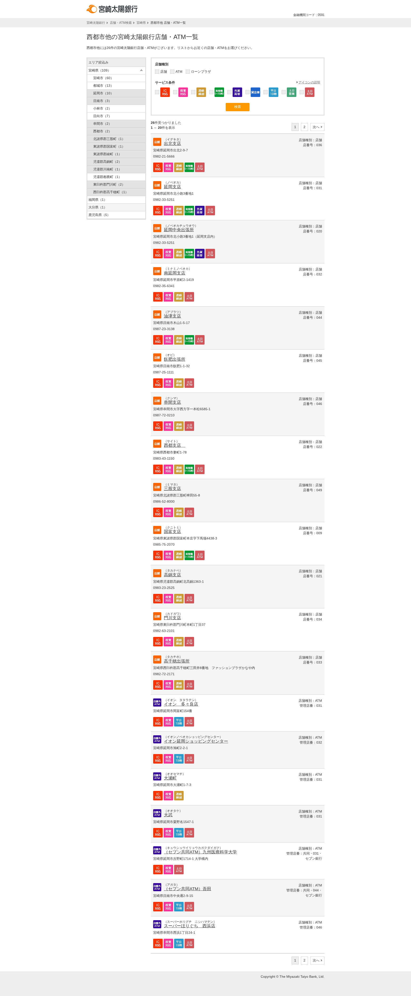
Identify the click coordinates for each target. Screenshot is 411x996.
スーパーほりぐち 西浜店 (189, 926)
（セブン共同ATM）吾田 (187, 888)
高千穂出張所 (177, 661)
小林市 (102, 108)
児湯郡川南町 (107, 169)
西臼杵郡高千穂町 (110, 192)
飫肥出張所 (174, 359)
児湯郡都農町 (107, 177)
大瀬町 (170, 778)
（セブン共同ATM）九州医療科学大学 (200, 852)
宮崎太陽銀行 (96, 22)
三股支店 (172, 488)
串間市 (102, 123)
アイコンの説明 (309, 82)
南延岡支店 (174, 273)
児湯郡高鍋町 (107, 162)
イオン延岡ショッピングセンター (196, 741)
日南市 (102, 101)
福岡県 (97, 200)
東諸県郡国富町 (109, 146)
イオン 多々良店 (181, 704)
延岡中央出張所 (179, 229)
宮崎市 (103, 78)
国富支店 (172, 531)
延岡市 (103, 93)
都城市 (103, 85)
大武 (168, 815)
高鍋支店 (172, 575)
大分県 (97, 207)
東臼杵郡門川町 (109, 184)
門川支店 (172, 618)
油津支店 (172, 316)
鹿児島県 (99, 215)
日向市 (102, 116)
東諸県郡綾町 (107, 154)
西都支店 (174, 445)
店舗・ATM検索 (121, 22)
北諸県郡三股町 (109, 139)
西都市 (102, 131)
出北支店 (172, 143)
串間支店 (172, 402)
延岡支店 (172, 186)
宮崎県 (141, 22)
